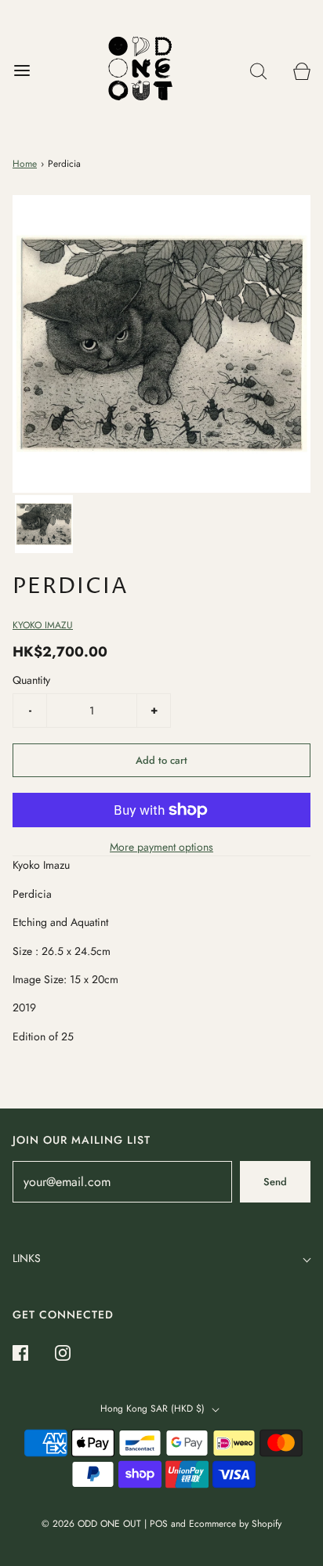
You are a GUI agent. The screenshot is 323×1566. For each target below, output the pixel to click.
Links (27, 1258)
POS (159, 1524)
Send (275, 1181)
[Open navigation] (21, 70)
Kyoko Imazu (43, 625)
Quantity (31, 680)
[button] (44, 524)
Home (25, 164)
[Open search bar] (258, 70)
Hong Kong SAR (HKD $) (154, 1408)
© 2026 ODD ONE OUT (91, 1524)
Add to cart (161, 760)
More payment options (161, 847)
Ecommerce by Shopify (235, 1524)
